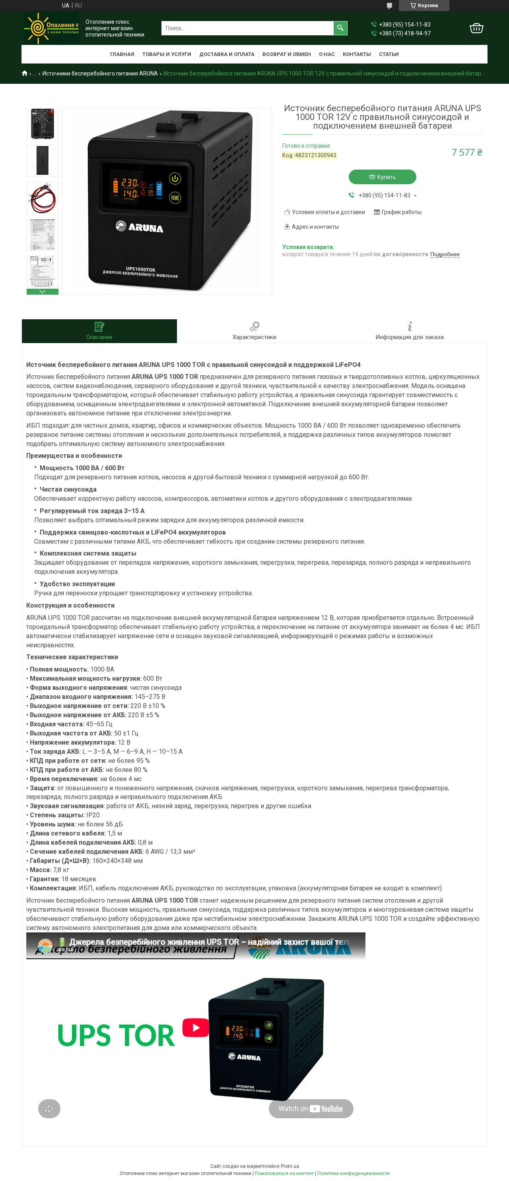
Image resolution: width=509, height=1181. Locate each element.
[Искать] (340, 28)
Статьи (389, 54)
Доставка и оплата (226, 54)
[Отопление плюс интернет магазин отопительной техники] (52, 28)
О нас (327, 54)
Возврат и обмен (286, 54)
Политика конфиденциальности (353, 1173)
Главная (122, 54)
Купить (386, 177)
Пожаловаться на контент (284, 1173)
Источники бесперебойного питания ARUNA (100, 73)
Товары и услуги (166, 54)
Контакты (357, 54)
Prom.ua (290, 1166)
